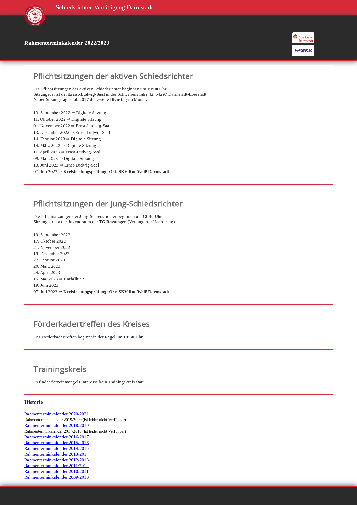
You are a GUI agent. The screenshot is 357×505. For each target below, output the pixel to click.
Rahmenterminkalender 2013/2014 (56, 454)
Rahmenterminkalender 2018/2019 (56, 425)
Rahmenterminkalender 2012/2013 (56, 459)
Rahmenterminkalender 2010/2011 (56, 471)
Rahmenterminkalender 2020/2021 (56, 413)
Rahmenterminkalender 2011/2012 (56, 465)
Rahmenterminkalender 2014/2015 (56, 448)
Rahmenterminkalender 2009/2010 (56, 477)
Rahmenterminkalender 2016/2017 (56, 436)
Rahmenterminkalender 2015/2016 (56, 442)
